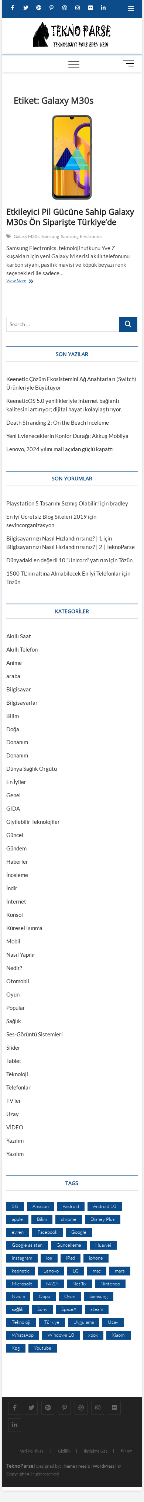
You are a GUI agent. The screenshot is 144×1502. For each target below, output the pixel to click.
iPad (70, 1258)
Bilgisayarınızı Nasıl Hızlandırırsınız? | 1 (54, 538)
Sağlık (13, 1021)
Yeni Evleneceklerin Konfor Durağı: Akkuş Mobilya (67, 435)
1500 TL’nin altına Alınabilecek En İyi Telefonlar (63, 573)
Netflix (79, 1284)
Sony (42, 1309)
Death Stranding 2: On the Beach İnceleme (57, 422)
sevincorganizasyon (30, 525)
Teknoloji (17, 1074)
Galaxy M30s (27, 236)
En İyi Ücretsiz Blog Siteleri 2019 (46, 516)
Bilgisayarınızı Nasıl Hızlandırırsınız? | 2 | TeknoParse (70, 546)
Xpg (16, 1348)
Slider (13, 1047)
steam (96, 1309)
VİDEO (14, 1127)
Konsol (14, 914)
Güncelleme (68, 1245)
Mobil (13, 941)
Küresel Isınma (24, 928)
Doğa (12, 729)
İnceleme (17, 874)
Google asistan (27, 1245)
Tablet (13, 1060)
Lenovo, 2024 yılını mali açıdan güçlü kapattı (60, 449)
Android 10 (104, 1206)
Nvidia (18, 1296)
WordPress (103, 1466)
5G (15, 1206)
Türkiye (51, 1322)
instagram (22, 1258)
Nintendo (110, 1284)
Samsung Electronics (81, 236)
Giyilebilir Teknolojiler (33, 821)
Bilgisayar (18, 689)
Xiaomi (119, 1335)
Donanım (17, 742)
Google (78, 1232)
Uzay (12, 1114)
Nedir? (14, 967)
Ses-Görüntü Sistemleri (34, 1034)
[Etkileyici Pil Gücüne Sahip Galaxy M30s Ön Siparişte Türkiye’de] (72, 157)
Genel (13, 795)
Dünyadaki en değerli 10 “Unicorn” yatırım (57, 560)
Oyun (13, 994)
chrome (68, 1219)
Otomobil (17, 981)
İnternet (16, 901)
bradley (119, 503)
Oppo (44, 1296)
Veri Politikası (32, 1451)
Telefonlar (18, 1087)
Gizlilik (64, 1451)
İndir (11, 888)
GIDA (13, 808)
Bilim (12, 715)
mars (120, 1271)
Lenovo (51, 1271)
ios (49, 1258)
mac (97, 1271)
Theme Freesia (76, 1466)
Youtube (42, 1348)
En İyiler (16, 781)
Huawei (103, 1245)
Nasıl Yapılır (20, 954)
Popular (15, 1007)
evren (18, 1232)
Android (71, 1206)
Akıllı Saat (18, 636)
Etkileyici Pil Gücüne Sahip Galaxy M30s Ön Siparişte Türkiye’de (70, 216)
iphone (96, 1258)
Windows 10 (61, 1335)
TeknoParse (19, 1466)
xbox (93, 1335)
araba (13, 676)
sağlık (17, 1309)
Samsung (50, 236)
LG (76, 1271)
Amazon (40, 1206)
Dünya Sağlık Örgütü (31, 768)
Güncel (14, 835)
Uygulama (83, 1322)
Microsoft (22, 1284)
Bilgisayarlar (22, 702)
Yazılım (15, 1140)
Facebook (47, 1232)
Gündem (16, 848)
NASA (52, 1284)
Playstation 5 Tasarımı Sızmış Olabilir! (52, 503)
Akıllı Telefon (22, 649)
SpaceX (68, 1309)
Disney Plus (102, 1219)
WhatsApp (23, 1335)
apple (17, 1219)
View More (18, 281)
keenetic (21, 1271)
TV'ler (13, 1100)
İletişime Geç (95, 1451)
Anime (14, 662)
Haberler (17, 861)
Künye (126, 1450)
